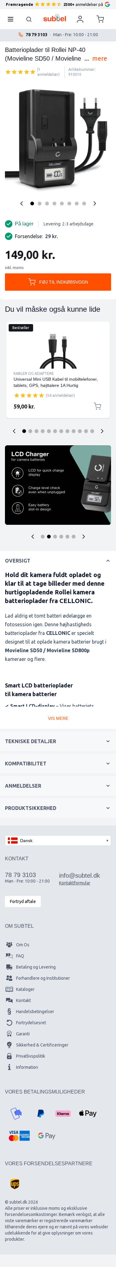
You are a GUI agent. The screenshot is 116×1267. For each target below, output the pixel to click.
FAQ (20, 955)
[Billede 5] (62, 203)
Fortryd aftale (23, 901)
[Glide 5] (49, 431)
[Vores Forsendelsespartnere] (15, 1184)
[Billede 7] (76, 203)
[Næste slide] (102, 431)
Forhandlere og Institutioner (43, 978)
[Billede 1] (32, 203)
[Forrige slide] (14, 431)
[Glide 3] (36, 431)
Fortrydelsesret (31, 1022)
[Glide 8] (67, 431)
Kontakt (23, 1000)
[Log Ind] (80, 19)
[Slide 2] (49, 536)
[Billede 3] (47, 203)
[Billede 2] (39, 203)
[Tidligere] (21, 203)
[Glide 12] (92, 431)
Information (27, 1067)
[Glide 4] (43, 431)
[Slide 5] (67, 536)
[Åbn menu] (12, 19)
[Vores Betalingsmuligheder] (16, 1113)
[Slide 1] (43, 536)
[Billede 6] (69, 203)
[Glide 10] (80, 431)
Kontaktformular (74, 882)
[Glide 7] (61, 431)
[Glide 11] (86, 431)
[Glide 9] (74, 431)
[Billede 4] (54, 203)
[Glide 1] (24, 431)
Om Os (22, 944)
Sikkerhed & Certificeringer (42, 1044)
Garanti (23, 1033)
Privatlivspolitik (30, 1056)
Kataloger (25, 989)
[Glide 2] (30, 431)
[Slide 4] (61, 536)
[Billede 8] (84, 203)
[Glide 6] (55, 431)
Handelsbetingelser (35, 1011)
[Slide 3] (55, 536)
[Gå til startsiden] (54, 17)
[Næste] (94, 203)
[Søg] (29, 19)
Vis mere (58, 718)
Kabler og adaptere (34, 373)
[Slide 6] (73, 536)
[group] (20, 72)
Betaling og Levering (36, 967)
